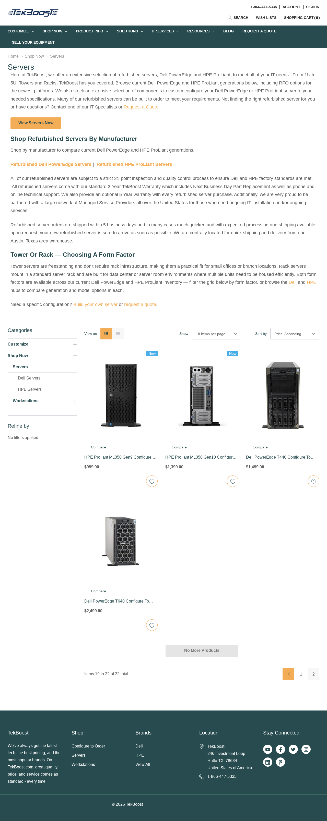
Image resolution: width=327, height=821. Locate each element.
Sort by (261, 333)
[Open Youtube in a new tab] (267, 749)
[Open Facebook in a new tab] (280, 749)
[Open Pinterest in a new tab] (280, 762)
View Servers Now (35, 123)
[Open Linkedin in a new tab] (267, 762)
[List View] (118, 333)
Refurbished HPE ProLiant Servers (134, 164)
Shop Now (52, 31)
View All (142, 764)
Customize (18, 31)
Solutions (127, 31)
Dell (293, 282)
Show (183, 333)
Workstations (26, 401)
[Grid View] (106, 333)
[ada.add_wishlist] (152, 481)
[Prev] (288, 674)
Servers (20, 367)
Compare (98, 447)
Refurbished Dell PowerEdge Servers (50, 164)
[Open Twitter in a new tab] (293, 749)
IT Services (163, 31)
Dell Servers (29, 378)
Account (291, 7)
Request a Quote (141, 106)
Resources (198, 31)
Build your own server (95, 304)
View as (90, 333)
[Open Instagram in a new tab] (306, 749)
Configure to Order (88, 746)
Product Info (89, 31)
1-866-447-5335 (264, 7)
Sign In (312, 7)
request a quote (140, 304)
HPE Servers (30, 389)
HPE (311, 282)
